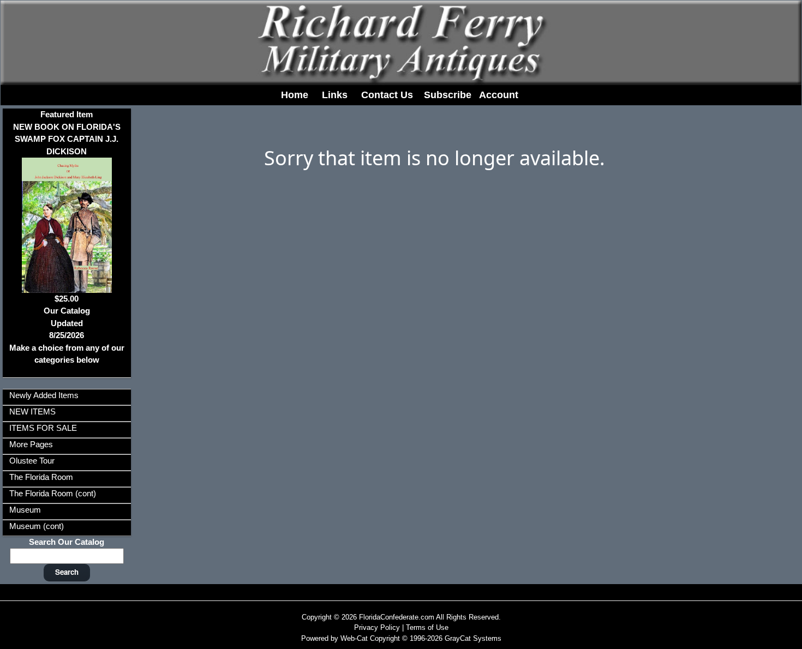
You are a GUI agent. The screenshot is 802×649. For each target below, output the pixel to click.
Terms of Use (427, 627)
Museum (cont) (36, 526)
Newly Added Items (44, 395)
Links (334, 94)
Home (294, 94)
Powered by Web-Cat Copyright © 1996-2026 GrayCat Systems (401, 638)
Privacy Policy (377, 627)
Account (498, 94)
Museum (25, 509)
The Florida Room (41, 477)
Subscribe (447, 94)
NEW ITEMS (32, 411)
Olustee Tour (32, 460)
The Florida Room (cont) (52, 493)
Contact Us (387, 94)
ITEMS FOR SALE (43, 427)
